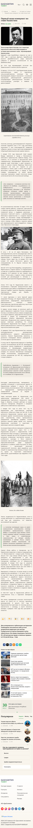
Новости (14, 11)
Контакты (19, 789)
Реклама (19, 798)
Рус (19, 5)
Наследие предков (6, 786)
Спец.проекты (5, 796)
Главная (6, 11)
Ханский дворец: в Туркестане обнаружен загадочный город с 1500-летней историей (11, 730)
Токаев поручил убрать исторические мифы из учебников (12, 722)
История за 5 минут (25, 11)
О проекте (20, 786)
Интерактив (4, 793)
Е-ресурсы (4, 789)
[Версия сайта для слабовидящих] (27, 5)
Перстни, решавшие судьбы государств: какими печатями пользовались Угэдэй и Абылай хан (12, 738)
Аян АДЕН (8, 24)
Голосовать (7, 767)
